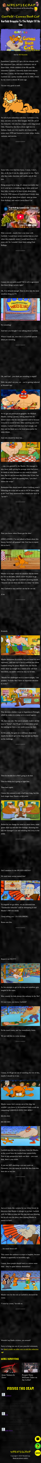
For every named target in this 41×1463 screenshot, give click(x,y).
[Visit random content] (38, 1446)
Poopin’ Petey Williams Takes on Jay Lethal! (29, 1377)
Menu (38, 1453)
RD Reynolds (23, 55)
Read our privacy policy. (20, 1458)
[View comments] (38, 1439)
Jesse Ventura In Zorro (8, 1376)
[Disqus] (20, 1417)
